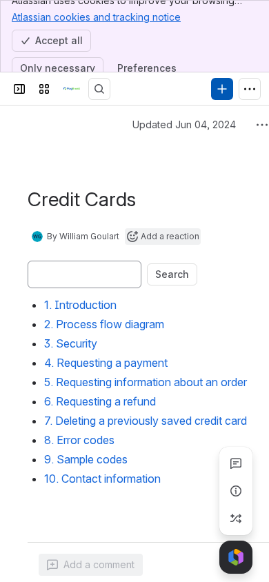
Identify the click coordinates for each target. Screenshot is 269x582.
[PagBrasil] (72, 89)
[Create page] (236, 519)
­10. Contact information (102, 478)
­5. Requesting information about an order (145, 382)
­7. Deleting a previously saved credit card (145, 421)
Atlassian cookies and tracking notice (96, 17)
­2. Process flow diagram (104, 324)
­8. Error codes (79, 440)
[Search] (99, 89)
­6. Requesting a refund (100, 401)
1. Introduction (80, 305)
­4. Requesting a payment (106, 363)
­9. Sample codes (86, 459)
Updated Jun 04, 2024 (184, 124)
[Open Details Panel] (236, 491)
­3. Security (70, 343)
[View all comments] (236, 463)
